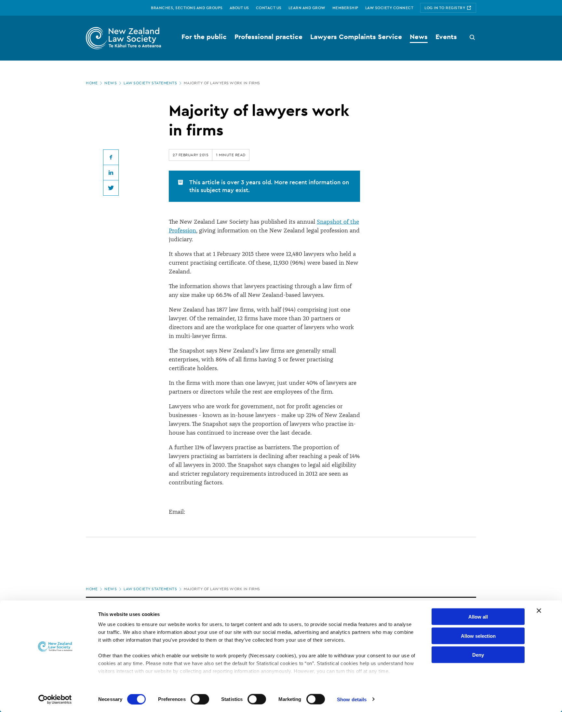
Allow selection (478, 635)
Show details (352, 699)
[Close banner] (539, 610)
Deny (478, 655)
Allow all (478, 617)
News (110, 83)
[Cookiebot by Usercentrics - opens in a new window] (55, 699)
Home (92, 83)
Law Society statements (150, 83)
